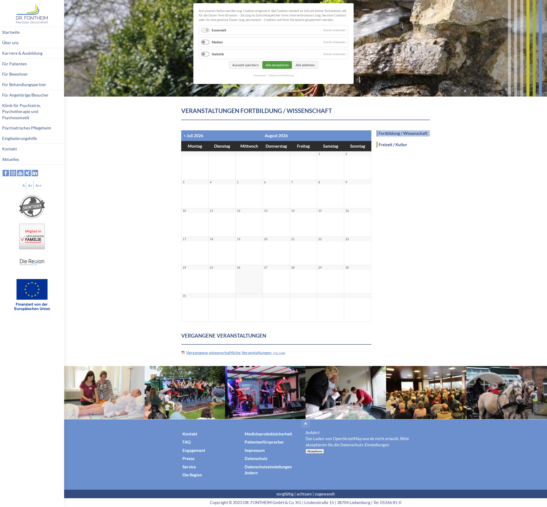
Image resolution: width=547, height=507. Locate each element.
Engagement (193, 450)
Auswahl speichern (245, 65)
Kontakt (189, 433)
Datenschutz (256, 458)
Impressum (255, 450)
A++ (38, 185)
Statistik (218, 54)
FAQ (186, 441)
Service (189, 466)
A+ (30, 185)
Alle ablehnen (305, 65)
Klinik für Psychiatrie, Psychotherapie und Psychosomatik (21, 111)
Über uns (10, 42)
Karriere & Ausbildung (22, 53)
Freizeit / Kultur (393, 144)
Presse (188, 458)
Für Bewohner (15, 74)
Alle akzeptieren (277, 65)
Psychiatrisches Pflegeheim (26, 127)
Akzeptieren (314, 451)
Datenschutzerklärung (281, 75)
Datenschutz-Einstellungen (364, 444)
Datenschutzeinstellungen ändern (268, 469)
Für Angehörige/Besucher (25, 95)
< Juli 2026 (193, 135)
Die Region (192, 474)
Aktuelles (10, 159)
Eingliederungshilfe (19, 138)
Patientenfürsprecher (264, 441)
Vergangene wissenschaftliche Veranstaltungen (235, 352)
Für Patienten (14, 63)
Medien (217, 42)
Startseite (11, 32)
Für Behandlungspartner (24, 84)
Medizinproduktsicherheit (268, 433)
